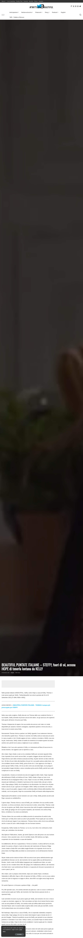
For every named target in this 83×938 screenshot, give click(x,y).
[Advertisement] (31, 684)
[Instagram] (75, 6)
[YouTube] (78, 6)
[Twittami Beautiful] (41, 6)
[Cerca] (80, 15)
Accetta (19, 934)
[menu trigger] (4, 15)
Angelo (12, 672)
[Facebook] (71, 6)
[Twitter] (73, 6)
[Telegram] (80, 6)
